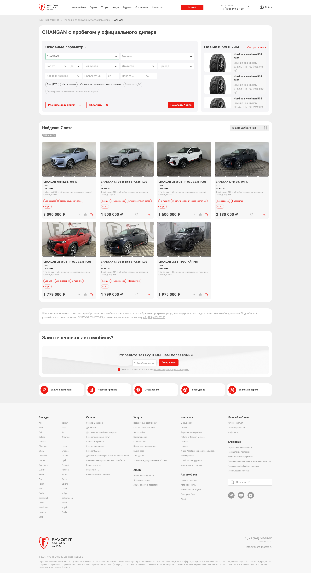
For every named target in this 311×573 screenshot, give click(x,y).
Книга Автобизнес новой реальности (198, 451)
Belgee (42, 437)
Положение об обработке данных (243, 466)
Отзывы (184, 441)
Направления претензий (239, 452)
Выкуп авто (138, 451)
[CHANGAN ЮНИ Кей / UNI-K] (69, 159)
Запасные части (94, 465)
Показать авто (181, 105)
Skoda (64, 479)
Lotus (64, 446)
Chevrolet (43, 456)
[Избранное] (79, 214)
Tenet (64, 489)
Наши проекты (187, 456)
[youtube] (241, 498)
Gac (40, 489)
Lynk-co (65, 451)
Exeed (41, 474)
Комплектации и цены (191, 489)
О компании (186, 423)
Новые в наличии (189, 480)
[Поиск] (232, 482)
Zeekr (64, 512)
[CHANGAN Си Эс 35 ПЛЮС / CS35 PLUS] (184, 159)
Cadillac (42, 441)
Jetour (65, 423)
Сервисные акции (94, 423)
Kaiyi (64, 428)
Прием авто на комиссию (145, 446)
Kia (63, 432)
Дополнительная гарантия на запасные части (107, 456)
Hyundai (42, 512)
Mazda (65, 456)
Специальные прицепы (144, 428)
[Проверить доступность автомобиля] (92, 214)
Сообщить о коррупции (191, 460)
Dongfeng (43, 465)
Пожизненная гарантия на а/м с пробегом (105, 460)
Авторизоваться (235, 423)
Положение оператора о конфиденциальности (249, 461)
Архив (183, 499)
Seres (64, 474)
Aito (40, 423)
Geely (41, 493)
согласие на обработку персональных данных (171, 370)
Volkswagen (67, 498)
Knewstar (66, 437)
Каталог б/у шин (93, 451)
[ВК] (231, 498)
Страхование (139, 441)
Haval (41, 503)
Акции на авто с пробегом (145, 485)
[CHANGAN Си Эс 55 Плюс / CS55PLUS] (127, 159)
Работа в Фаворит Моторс (193, 437)
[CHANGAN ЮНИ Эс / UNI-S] (242, 159)
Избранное (233, 432)
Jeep (41, 517)
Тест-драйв (138, 456)
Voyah (64, 507)
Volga (64, 493)
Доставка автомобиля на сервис (101, 432)
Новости (185, 446)
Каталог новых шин (95, 446)
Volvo (64, 503)
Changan (43, 446)
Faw (40, 479)
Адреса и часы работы (191, 432)
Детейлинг (91, 428)
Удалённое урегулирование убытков (150, 460)
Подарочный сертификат (144, 423)
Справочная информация (240, 447)
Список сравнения (236, 428)
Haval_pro (43, 507)
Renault (65, 470)
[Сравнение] (85, 214)
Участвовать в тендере (191, 465)
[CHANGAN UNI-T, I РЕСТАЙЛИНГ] (184, 239)
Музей (192, 7)
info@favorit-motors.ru (259, 547)
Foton (41, 484)
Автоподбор (139, 432)
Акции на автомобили (143, 475)
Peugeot (65, 465)
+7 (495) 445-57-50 (154, 317)
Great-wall (43, 498)
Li (62, 441)
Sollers (65, 484)
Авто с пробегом (188, 485)
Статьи (184, 428)
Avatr (41, 428)
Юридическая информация (240, 457)
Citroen (42, 460)
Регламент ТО (92, 470)
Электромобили (188, 494)
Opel (64, 460)
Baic (41, 432)
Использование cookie (238, 471)
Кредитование (140, 437)
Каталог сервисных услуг (98, 437)
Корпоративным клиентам (98, 474)
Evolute (42, 470)
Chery (41, 451)
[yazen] (251, 498)
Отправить (169, 362)
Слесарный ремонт (95, 441)
